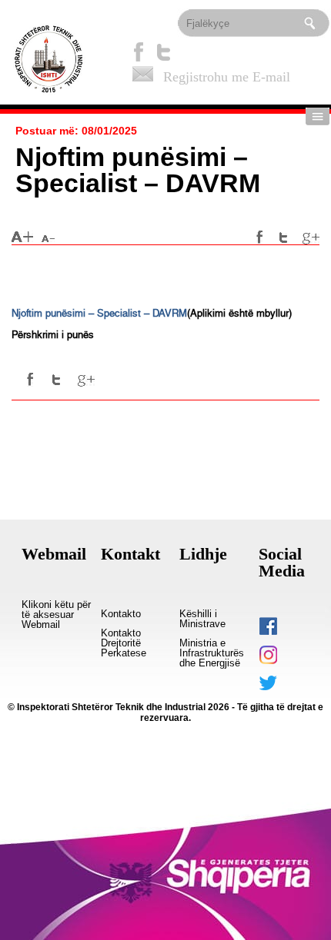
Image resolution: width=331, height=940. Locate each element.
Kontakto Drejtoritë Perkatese (123, 643)
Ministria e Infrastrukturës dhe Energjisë (211, 653)
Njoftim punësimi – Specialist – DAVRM (99, 313)
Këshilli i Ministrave (202, 619)
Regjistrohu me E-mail (226, 77)
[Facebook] (138, 52)
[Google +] (311, 237)
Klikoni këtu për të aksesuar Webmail (56, 615)
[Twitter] (164, 52)
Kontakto (121, 614)
